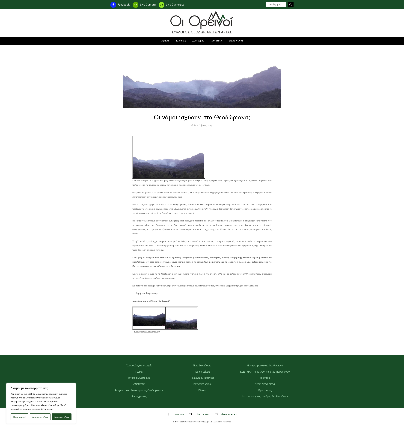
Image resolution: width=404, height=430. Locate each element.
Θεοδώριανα (180, 421)
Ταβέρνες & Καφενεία (202, 377)
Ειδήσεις (181, 40)
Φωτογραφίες (139, 396)
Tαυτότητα (216, 40)
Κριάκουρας (265, 390)
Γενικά (139, 371)
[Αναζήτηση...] (291, 4)
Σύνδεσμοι (198, 40)
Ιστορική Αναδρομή (139, 377)
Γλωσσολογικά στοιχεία (139, 365)
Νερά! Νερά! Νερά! (265, 384)
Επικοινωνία (236, 40)
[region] (41, 403)
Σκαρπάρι (265, 377)
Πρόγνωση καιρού (202, 384)
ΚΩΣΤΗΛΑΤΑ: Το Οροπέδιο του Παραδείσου (265, 371)
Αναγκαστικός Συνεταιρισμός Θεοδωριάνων (139, 390)
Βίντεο (201, 390)
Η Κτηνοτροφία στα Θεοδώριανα (265, 365)
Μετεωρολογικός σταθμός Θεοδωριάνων (265, 396)
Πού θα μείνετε (202, 371)
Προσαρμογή (19, 417)
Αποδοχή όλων (61, 417)
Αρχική (165, 40)
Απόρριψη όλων (40, 417)
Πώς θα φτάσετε (202, 365)
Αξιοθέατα (139, 384)
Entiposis (207, 421)
